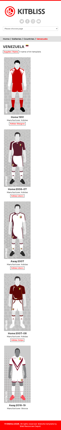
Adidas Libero (17, 196)
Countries (29, 39)
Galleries (16, 39)
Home (6, 39)
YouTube (38, 21)
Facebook (27, 21)
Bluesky (22, 21)
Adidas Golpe (17, 340)
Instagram (33, 21)
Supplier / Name (11, 52)
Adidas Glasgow (17, 124)
